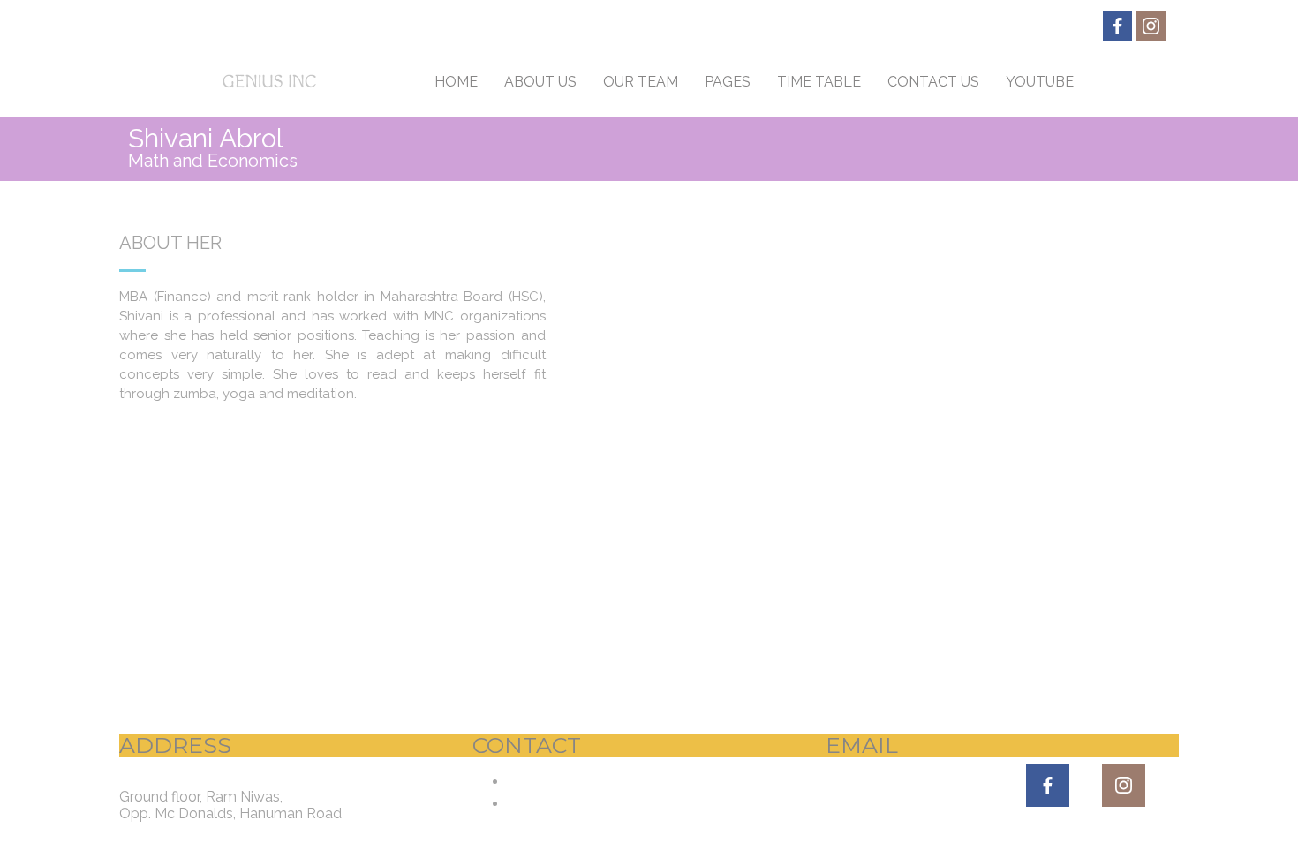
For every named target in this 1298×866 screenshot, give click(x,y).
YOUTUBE (1040, 81)
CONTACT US (933, 81)
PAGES (728, 81)
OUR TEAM (640, 81)
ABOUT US (540, 81)
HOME (456, 81)
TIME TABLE (819, 81)
